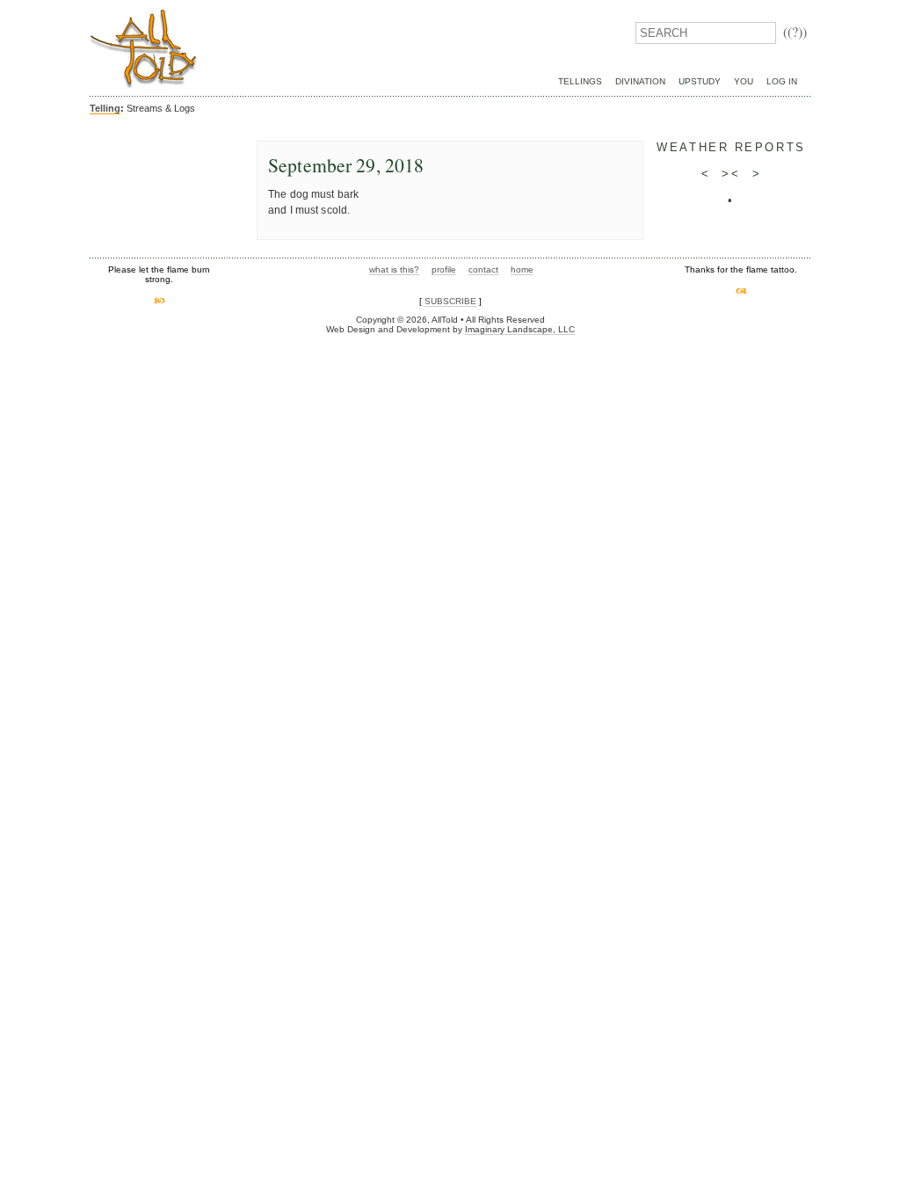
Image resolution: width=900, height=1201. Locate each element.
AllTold (143, 49)
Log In (781, 81)
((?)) (795, 31)
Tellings (580, 81)
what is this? (394, 269)
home (522, 269)
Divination (640, 81)
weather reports (731, 147)
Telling (105, 108)
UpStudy (700, 81)
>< (731, 173)
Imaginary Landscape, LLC (520, 329)
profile (444, 269)
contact (483, 269)
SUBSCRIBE (450, 301)
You (743, 81)
